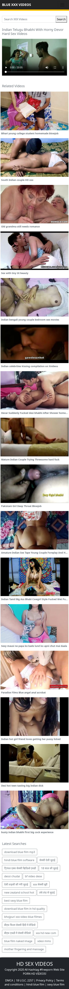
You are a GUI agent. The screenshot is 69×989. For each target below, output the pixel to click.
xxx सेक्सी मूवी (40, 884)
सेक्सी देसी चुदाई (47, 860)
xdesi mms (44, 941)
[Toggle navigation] (62, 4)
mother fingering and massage (24, 949)
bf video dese (33, 876)
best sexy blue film (16, 900)
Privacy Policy (44, 980)
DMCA (9, 980)
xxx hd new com (46, 933)
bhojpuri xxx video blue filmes (23, 917)
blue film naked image (18, 941)
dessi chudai (12, 876)
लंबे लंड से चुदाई (47, 892)
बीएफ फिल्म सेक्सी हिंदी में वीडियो (20, 925)
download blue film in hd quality (24, 909)
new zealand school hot (19, 892)
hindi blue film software (19, 860)
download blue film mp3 (19, 852)
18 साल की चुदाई (49, 868)
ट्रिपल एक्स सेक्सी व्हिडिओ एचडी (20, 868)
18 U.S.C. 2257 (24, 980)
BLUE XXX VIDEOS (16, 4)
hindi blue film (35, 984)
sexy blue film (55, 984)
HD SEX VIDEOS (34, 963)
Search (61, 19)
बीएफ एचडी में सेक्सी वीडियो (17, 933)
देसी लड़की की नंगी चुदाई (16, 884)
